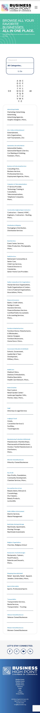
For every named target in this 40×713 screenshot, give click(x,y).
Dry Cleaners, (12, 496)
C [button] (22, 81)
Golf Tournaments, (14, 138)
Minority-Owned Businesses (15, 459)
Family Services (11, 256)
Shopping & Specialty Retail (15, 573)
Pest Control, (12, 390)
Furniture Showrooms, (15, 338)
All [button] (30, 91)
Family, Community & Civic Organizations (18, 282)
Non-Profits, (12, 475)
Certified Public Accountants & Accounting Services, (18, 314)
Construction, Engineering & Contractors (19, 210)
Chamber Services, (14, 480)
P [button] (17, 94)
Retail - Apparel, (26, 576)
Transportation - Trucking (16, 607)
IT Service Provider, (14, 187)
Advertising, (11, 114)
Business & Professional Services (16, 166)
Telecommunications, (15, 194)
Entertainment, (12, 133)
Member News (20, 683)
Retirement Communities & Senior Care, (17, 260)
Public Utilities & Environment (15, 511)
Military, (10, 359)
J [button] (17, 88)
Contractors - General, (15, 212)
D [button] (17, 83)
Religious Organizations (14, 542)
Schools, (10, 351)
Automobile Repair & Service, (18, 151)
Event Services (11, 241)
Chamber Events (20, 681)
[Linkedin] (30, 651)
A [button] (17, 81)
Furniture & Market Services (15, 328)
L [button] (22, 88)
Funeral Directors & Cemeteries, (14, 267)
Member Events (20, 679)
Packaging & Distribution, (16, 228)
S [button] (17, 96)
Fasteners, (11, 156)
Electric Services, (13, 514)
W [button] (20, 99)
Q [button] (20, 94)
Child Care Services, (14, 264)
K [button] (20, 88)
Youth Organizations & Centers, (18, 287)
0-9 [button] (9, 91)
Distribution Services (15, 230)
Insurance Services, (14, 308)
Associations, (12, 292)
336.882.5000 (20, 702)
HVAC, (26, 212)
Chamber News (20, 684)
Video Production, (14, 246)
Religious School (21, 545)
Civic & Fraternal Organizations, (19, 290)
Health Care (10, 369)
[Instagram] (16, 651)
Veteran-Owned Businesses (15, 614)
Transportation (11, 599)
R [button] (22, 94)
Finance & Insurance (13, 300)
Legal (8, 408)
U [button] (22, 96)
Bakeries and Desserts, (15, 560)
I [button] (22, 86)
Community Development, (16, 478)
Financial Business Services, (17, 310)
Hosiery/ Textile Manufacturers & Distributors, (19, 448)
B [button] (20, 81)
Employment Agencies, (15, 176)
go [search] (21, 71)
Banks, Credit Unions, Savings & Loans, (15, 304)
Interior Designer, (13, 336)
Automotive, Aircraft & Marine (15, 145)
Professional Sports (20, 589)
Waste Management (14, 516)
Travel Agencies (13, 429)
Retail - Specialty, (13, 576)
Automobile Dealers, (14, 148)
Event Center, (12, 243)
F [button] (22, 83)
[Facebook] (9, 651)
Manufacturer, (12, 442)
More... (24, 120)
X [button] (22, 99)
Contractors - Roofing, (23, 215)
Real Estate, (11, 527)
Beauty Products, (13, 498)
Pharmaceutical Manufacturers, (18, 444)
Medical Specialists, (14, 377)
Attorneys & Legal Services (17, 411)
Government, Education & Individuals (17, 349)
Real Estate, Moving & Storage (15, 524)
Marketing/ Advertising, (16, 112)
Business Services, (13, 171)
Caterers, (20, 555)
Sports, (9, 589)
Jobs (20, 690)
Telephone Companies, (15, 197)
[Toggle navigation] (36, 7)
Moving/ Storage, (13, 529)
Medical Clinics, (13, 372)
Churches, (11, 545)
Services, (20, 243)
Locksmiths (11, 501)
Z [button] (21, 101)
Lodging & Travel (12, 418)
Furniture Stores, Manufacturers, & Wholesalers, (19, 332)
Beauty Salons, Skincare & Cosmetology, (16, 492)
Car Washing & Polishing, (16, 153)
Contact (20, 692)
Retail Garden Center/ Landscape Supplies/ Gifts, (17, 394)
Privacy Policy (20, 693)
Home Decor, (12, 341)
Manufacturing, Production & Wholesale (18, 439)
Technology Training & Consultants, (15, 190)
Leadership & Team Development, (14, 355)
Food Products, (12, 558)
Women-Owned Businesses (15, 627)
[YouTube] (23, 651)
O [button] (22, 91)
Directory (20, 686)
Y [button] (18, 101)
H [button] (20, 86)
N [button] (20, 91)
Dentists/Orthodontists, (16, 375)
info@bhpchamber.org (20, 704)
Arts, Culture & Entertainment (15, 130)
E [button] (20, 83)
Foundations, (21, 475)
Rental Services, (13, 604)
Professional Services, (15, 174)
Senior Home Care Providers (17, 272)
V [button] (17, 99)
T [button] (20, 96)
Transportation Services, (16, 602)
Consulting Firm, (13, 169)
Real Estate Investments (16, 532)
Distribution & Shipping (14, 225)
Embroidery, (19, 578)
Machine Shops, (24, 442)
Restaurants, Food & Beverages (16, 552)
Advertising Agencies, (15, 117)
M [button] (17, 91)
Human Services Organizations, (18, 285)
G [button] (17, 86)
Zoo (22, 138)
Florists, (10, 398)
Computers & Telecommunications (17, 184)
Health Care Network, (15, 380)
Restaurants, (11, 555)
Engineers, (11, 215)
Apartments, (20, 527)
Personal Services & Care (14, 488)
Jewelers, (10, 578)
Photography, (26, 246)
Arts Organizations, (14, 135)
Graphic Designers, (14, 120)
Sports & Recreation (13, 586)
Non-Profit (10, 472)
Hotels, (10, 421)
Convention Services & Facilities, (15, 425)
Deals (20, 688)
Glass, (16, 398)
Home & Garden (11, 387)
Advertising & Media (13, 109)
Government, (18, 351)
